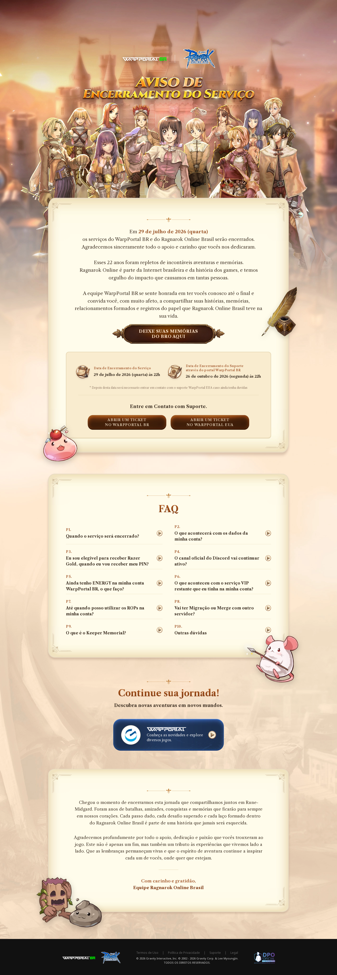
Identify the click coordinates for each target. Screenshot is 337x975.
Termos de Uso (147, 953)
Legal (234, 953)
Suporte (215, 953)
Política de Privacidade (184, 953)
